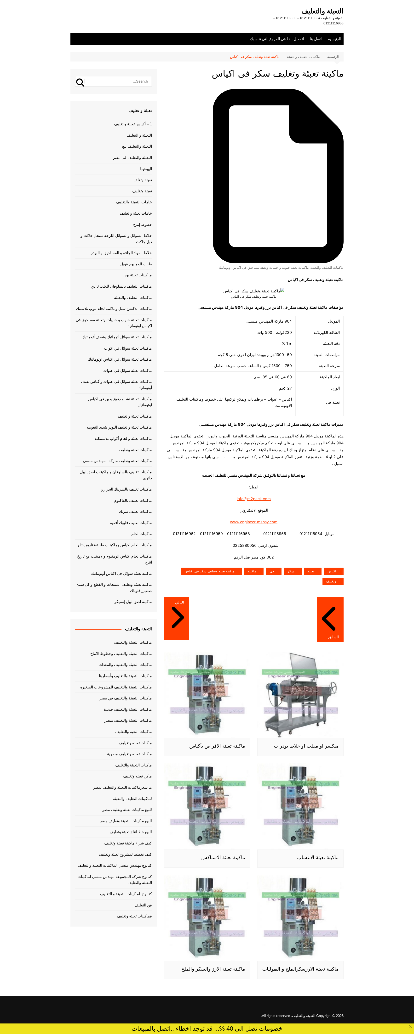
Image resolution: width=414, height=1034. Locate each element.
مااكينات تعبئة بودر (137, 275)
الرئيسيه (334, 39)
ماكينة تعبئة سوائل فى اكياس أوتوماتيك (121, 573)
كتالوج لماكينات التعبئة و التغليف (126, 894)
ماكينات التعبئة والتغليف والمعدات (125, 665)
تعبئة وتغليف (142, 191)
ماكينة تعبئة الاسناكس (223, 857)
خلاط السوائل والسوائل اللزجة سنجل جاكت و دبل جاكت (116, 239)
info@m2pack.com (254, 498)
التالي (179, 602)
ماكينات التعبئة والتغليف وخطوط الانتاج (121, 654)
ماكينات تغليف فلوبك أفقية (131, 523)
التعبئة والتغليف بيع (137, 146)
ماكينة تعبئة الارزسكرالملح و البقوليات (300, 969)
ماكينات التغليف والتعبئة (327, 267)
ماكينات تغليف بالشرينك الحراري (126, 489)
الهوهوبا (146, 169)
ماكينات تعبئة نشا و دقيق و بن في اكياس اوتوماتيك (120, 402)
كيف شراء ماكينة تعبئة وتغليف (128, 843)
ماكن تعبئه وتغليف (137, 776)
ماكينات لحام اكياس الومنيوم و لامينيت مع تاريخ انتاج (114, 559)
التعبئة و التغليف (139, 135)
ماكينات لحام (141, 534)
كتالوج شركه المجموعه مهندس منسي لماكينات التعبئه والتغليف (114, 880)
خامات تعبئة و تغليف (136, 213)
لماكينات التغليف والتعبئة (132, 799)
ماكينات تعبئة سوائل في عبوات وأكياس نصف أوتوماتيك (116, 385)
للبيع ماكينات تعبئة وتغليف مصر (127, 810)
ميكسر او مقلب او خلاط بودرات (306, 746)
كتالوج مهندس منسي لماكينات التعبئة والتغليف (115, 865)
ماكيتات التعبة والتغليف (133, 732)
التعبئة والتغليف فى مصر (132, 158)
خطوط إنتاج (142, 225)
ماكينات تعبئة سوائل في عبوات (127, 371)
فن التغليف (143, 905)
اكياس (332, 571)
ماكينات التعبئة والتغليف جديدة (128, 709)
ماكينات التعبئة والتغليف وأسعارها (125, 676)
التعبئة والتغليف (322, 11)
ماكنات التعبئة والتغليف (133, 765)
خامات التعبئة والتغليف (134, 202)
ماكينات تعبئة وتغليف (135, 450)
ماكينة (252, 571)
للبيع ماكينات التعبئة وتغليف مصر (126, 821)
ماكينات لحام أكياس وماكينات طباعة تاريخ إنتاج (115, 545)
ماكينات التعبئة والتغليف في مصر (125, 698)
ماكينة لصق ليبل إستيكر (133, 602)
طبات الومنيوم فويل (136, 264)
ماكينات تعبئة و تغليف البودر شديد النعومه (119, 427)
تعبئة (311, 571)
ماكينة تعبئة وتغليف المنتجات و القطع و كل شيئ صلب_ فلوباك (114, 587)
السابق (333, 637)
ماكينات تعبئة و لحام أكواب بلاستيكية (123, 438)
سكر (291, 571)
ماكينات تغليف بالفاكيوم (133, 500)
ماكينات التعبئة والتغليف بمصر (128, 720)
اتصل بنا (316, 39)
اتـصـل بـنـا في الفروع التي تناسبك (277, 39)
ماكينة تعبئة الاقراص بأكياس (217, 746)
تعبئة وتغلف (142, 180)
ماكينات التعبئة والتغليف (133, 642)
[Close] (411, 1026)
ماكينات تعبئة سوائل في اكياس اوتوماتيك (120, 359)
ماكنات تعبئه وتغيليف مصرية (129, 754)
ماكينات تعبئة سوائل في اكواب (128, 348)
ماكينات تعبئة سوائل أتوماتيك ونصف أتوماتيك (117, 337)
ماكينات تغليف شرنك (135, 511)
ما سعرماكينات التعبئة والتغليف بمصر (122, 787)
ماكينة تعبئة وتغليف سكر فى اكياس (209, 571)
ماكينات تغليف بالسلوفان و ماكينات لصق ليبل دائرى (116, 475)
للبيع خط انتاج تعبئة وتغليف (131, 832)
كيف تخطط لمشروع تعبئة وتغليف (125, 854)
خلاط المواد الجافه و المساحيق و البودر (121, 253)
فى (272, 571)
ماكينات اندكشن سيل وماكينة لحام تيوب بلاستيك (114, 309)
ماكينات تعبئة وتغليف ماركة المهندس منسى (117, 461)
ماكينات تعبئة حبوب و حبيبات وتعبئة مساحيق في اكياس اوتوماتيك (263, 267)
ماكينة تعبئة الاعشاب (318, 857)
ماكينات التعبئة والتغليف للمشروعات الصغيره (116, 687)
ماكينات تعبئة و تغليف (135, 416)
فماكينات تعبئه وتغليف (134, 916)
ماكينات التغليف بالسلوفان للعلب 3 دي (121, 286)
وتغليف (331, 581)
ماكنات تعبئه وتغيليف (135, 743)
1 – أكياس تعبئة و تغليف (133, 124)
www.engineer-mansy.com (253, 522)
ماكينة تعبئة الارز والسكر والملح (213, 969)
